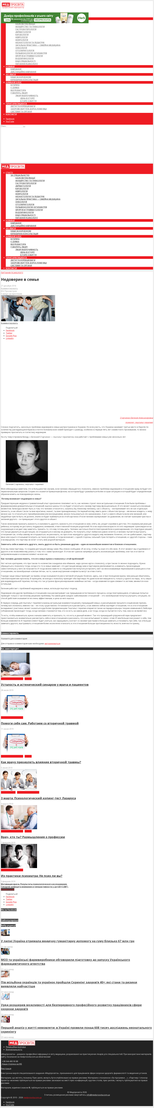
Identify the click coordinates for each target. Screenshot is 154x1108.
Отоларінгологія (24, 50)
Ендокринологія (24, 58)
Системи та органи (21, 111)
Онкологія (21, 48)
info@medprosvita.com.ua (98, 1095)
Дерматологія (23, 32)
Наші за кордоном (21, 77)
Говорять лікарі (19, 93)
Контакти (11, 114)
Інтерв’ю (15, 85)
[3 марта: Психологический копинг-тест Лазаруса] (19, 789)
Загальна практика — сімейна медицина (37, 45)
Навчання (16, 69)
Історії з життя (28, 101)
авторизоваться (52, 643)
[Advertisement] (77, 145)
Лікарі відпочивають (26, 95)
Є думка (15, 87)
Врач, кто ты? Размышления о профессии (33, 837)
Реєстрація (6, 1068)
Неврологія (21, 37)
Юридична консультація (24, 79)
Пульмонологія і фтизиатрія (31, 53)
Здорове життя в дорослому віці (29, 109)
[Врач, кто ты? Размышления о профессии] (19, 828)
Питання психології (26, 63)
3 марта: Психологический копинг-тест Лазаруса (38, 798)
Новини (10, 66)
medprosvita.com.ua (32, 1097)
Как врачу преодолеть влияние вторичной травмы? (41, 762)
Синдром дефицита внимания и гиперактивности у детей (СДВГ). (34, 886)
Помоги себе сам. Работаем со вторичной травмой (40, 723)
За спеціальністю (20, 21)
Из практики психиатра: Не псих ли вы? (31, 876)
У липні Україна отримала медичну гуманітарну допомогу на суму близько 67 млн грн (67, 941)
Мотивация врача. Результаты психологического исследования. (34, 884)
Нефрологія (21, 40)
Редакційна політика (16, 1047)
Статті (9, 18)
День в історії (27, 98)
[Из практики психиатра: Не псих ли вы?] (19, 867)
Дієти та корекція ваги (23, 106)
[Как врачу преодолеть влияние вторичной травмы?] (16, 753)
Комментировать (9, 288)
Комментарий (7, 889)
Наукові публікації (25, 24)
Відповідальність (14, 1049)
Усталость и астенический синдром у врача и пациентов (45, 684)
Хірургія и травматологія (29, 56)
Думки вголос (14, 82)
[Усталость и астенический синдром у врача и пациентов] (15, 676)
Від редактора (18, 90)
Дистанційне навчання (23, 71)
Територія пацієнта (16, 103)
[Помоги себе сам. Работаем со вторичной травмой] (16, 715)
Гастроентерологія (25, 29)
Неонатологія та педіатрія (29, 42)
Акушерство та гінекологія (30, 26)
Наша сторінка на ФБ (11, 1064)
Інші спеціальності (25, 61)
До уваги (11, 74)
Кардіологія (22, 34)
